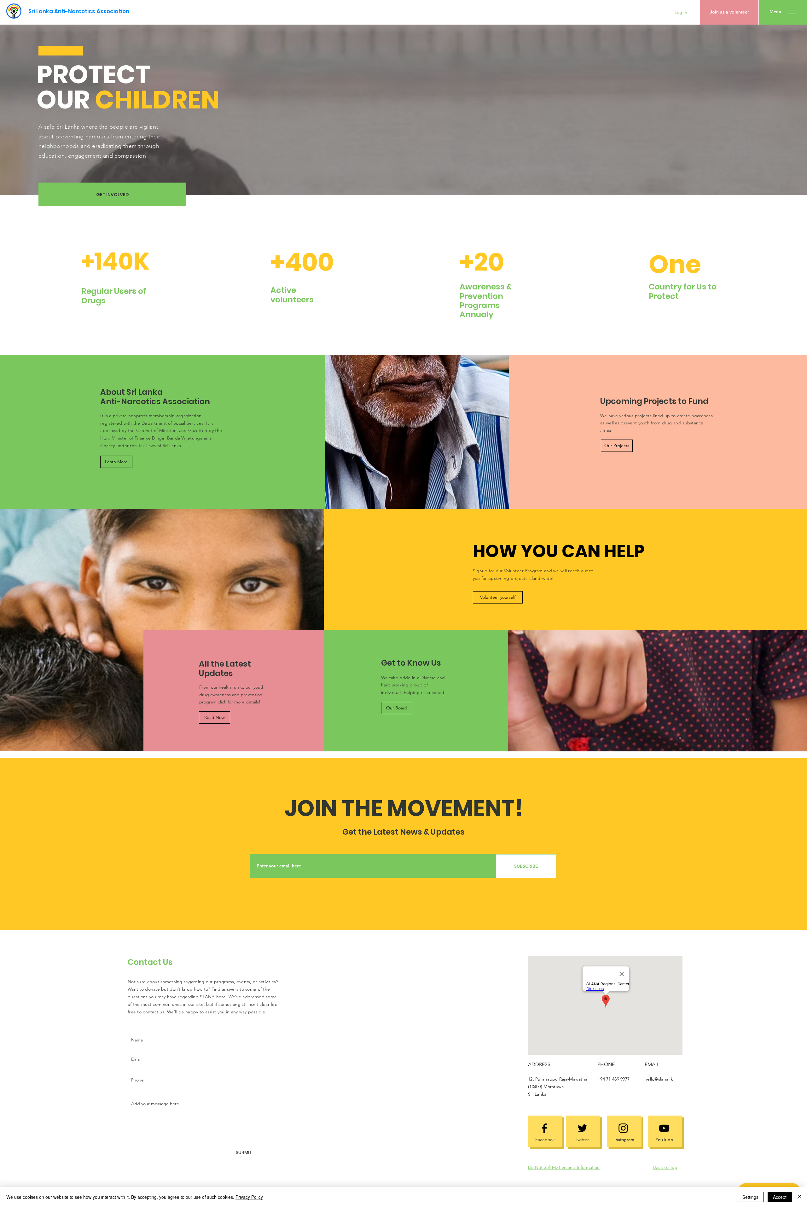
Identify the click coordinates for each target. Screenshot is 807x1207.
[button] (775, 12)
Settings (750, 1197)
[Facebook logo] (544, 1128)
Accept (780, 1197)
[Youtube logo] (664, 1128)
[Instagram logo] (623, 1128)
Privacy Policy (249, 1197)
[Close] (799, 1197)
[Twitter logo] (582, 1128)
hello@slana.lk (659, 1079)
